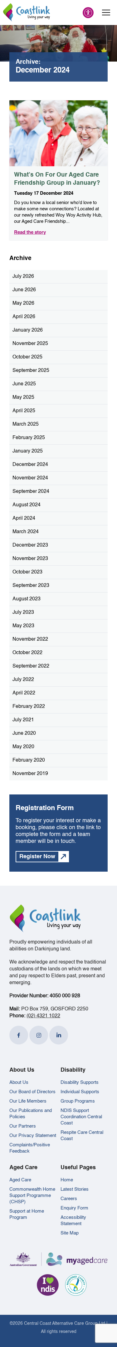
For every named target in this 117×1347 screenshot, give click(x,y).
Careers (69, 1198)
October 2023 (27, 572)
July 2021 (23, 720)
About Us (18, 1082)
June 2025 (24, 384)
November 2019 (30, 773)
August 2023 (26, 599)
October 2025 (27, 357)
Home (67, 1180)
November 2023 (30, 558)
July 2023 (23, 612)
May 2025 (23, 397)
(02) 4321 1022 (43, 1016)
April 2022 (23, 693)
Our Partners (22, 1126)
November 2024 (30, 478)
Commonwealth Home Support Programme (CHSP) (32, 1195)
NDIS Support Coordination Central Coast (81, 1116)
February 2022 (28, 706)
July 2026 (23, 276)
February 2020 (28, 760)
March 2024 (25, 531)
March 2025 (25, 424)
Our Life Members (27, 1101)
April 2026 (23, 316)
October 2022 (27, 652)
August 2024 (26, 505)
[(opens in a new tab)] (18, 1035)
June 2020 (24, 733)
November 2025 (30, 343)
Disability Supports (80, 1082)
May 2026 (23, 303)
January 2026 (27, 330)
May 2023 (23, 625)
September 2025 (30, 370)
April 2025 (23, 410)
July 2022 (23, 679)
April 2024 (23, 518)
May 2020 (23, 746)
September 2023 (30, 585)
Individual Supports (80, 1091)
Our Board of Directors (32, 1091)
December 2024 (30, 464)
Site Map (70, 1233)
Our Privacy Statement (32, 1135)
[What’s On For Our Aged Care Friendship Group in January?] (58, 133)
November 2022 (30, 639)
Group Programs (78, 1101)
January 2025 (27, 451)
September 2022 (30, 666)
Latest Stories (75, 1189)
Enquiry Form (74, 1208)
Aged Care (20, 1180)
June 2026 (24, 290)
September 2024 (30, 491)
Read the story (30, 232)
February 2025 (28, 437)
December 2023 (30, 545)
